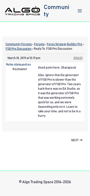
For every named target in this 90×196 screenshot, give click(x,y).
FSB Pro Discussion (19, 48)
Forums (39, 44)
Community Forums (19, 44)
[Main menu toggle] (79, 11)
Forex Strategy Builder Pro (64, 44)
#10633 (78, 58)
